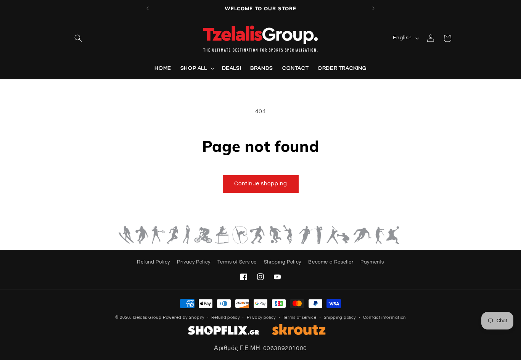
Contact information (384, 317)
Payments (372, 262)
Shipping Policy (282, 262)
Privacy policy (261, 317)
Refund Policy (153, 262)
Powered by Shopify (183, 317)
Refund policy (225, 317)
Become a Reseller (330, 262)
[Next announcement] (373, 8)
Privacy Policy (193, 262)
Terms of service (300, 317)
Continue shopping (260, 183)
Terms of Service (237, 262)
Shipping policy (340, 317)
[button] (78, 38)
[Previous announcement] (147, 8)
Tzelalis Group (147, 317)
